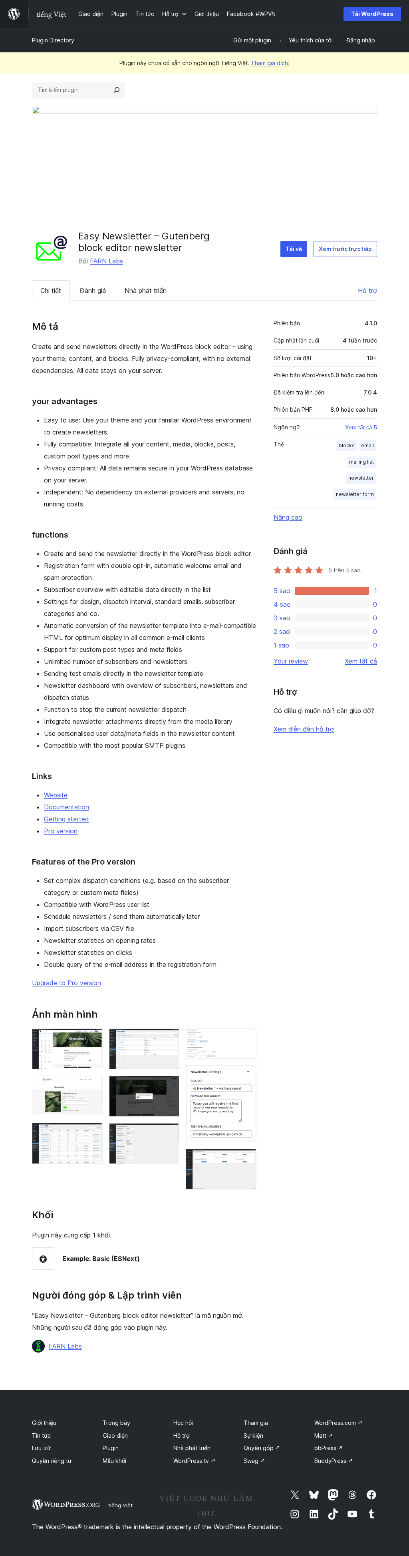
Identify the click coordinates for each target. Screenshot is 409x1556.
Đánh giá (93, 291)
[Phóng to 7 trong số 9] (246, 1039)
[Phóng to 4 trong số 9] (169, 1039)
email (367, 445)
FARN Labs (106, 261)
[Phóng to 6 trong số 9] (169, 1134)
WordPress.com (338, 1422)
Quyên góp (262, 1447)
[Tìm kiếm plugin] (117, 90)
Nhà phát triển (146, 291)
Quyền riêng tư (51, 1460)
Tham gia (256, 1422)
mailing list (361, 462)
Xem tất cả (361, 661)
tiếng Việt (120, 1505)
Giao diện (115, 1435)
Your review (291, 661)
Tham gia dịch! (270, 63)
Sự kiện (253, 1435)
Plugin (111, 1447)
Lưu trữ (41, 1447)
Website (56, 795)
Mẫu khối (114, 1460)
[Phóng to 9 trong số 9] (246, 1160)
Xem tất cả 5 (361, 427)
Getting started (66, 819)
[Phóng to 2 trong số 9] (92, 1086)
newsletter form (355, 494)
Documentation (66, 807)
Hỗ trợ (367, 291)
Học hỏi (183, 1422)
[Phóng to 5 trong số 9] (169, 1086)
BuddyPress (333, 1460)
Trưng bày (116, 1422)
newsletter (361, 478)
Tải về (294, 248)
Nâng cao (288, 517)
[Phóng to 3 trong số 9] (92, 1134)
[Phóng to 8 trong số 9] (246, 1076)
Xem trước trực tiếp (345, 248)
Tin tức (41, 1435)
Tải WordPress (372, 13)
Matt (323, 1435)
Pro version (60, 831)
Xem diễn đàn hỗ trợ (304, 729)
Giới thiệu (44, 1422)
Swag (254, 1460)
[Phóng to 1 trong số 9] (92, 1039)
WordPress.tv (194, 1460)
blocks (347, 445)
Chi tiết (50, 291)
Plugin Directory (53, 40)
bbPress (328, 1447)
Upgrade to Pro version (66, 983)
